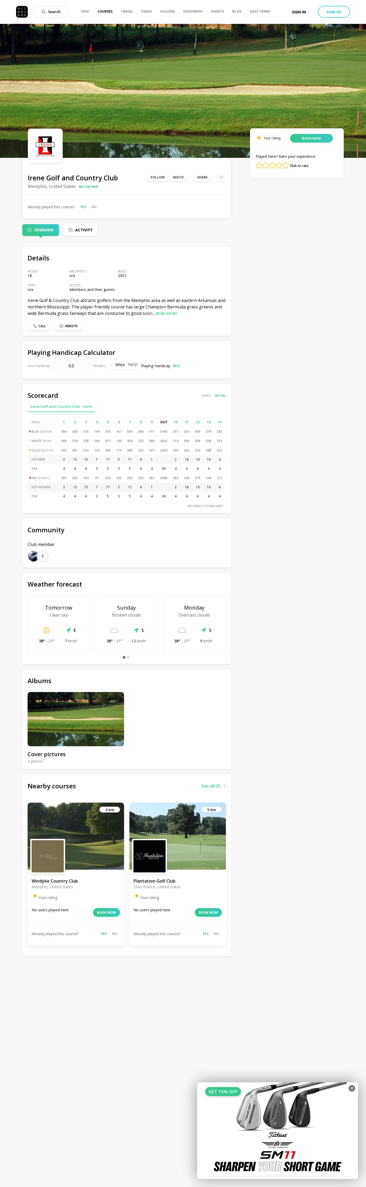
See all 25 (211, 786)
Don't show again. (279, 1175)
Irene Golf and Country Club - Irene (61, 406)
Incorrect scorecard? (205, 506)
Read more (166, 313)
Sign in (299, 11)
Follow (158, 177)
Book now (106, 912)
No (94, 207)
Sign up (333, 11)
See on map (88, 186)
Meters (220, 396)
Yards (206, 396)
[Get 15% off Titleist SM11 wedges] (277, 1130)
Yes (83, 207)
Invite (178, 177)
